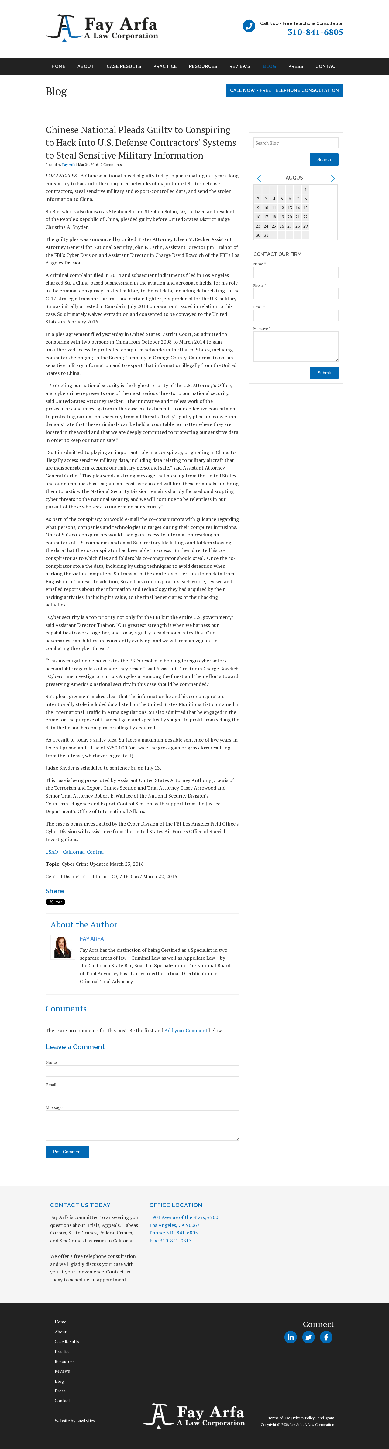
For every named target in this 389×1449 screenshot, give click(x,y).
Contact (327, 66)
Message (54, 1107)
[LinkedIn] (291, 1337)
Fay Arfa (68, 164)
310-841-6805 (315, 31)
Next (350, 68)
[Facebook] (326, 1337)
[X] (308, 1337)
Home (58, 66)
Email (51, 1085)
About (86, 66)
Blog (269, 66)
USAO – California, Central (75, 851)
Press (295, 66)
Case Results (124, 66)
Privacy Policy (304, 1418)
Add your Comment (186, 1030)
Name (51, 1062)
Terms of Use (279, 1418)
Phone (260, 285)
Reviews (239, 66)
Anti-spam (325, 1418)
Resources (203, 66)
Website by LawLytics (75, 1420)
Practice (165, 66)
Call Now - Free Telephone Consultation (284, 90)
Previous (38, 68)
